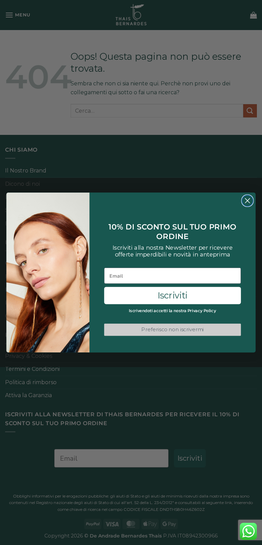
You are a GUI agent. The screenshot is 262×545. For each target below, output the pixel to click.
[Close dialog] (247, 200)
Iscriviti (173, 295)
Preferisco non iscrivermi (172, 329)
